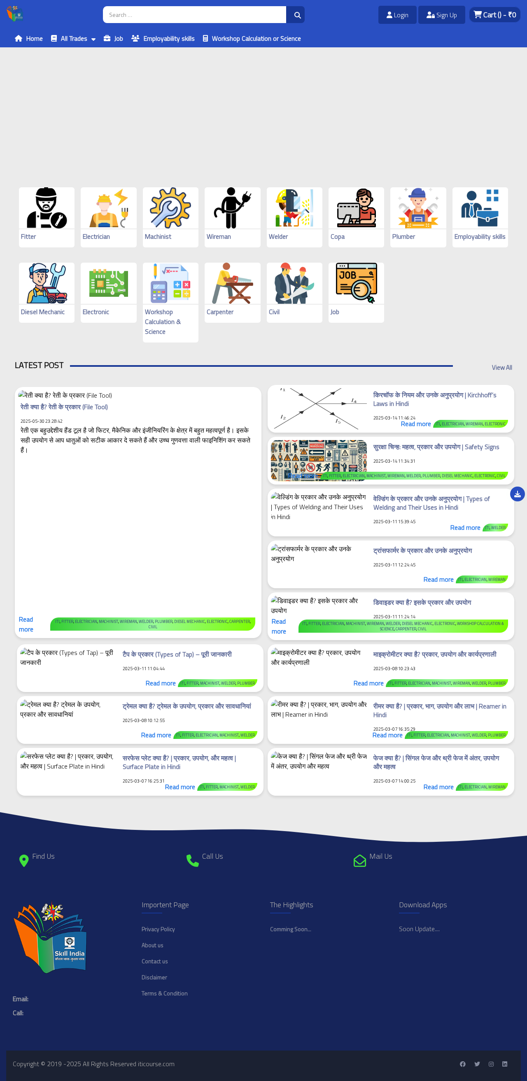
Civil (274, 312)
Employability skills (169, 38)
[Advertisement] (247, 105)
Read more (26, 624)
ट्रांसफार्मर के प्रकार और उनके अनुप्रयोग (422, 550)
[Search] (295, 14)
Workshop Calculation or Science (256, 38)
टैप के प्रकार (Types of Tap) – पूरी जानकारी (177, 654)
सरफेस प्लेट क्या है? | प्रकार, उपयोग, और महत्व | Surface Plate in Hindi (179, 762)
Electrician (96, 236)
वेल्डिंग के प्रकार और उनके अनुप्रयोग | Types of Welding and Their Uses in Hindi (431, 503)
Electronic (96, 312)
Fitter (28, 236)
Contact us (155, 961)
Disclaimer (154, 977)
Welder (278, 236)
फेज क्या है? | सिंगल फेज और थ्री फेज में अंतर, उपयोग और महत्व (436, 762)
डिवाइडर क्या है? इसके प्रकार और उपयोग (422, 602)
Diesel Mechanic (43, 312)
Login (400, 15)
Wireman (219, 236)
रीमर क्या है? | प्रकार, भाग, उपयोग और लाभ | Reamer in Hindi (439, 710)
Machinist (158, 236)
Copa (338, 236)
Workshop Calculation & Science (163, 321)
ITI (57, 621)
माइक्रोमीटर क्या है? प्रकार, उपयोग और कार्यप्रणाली (435, 654)
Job (118, 38)
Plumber (403, 236)
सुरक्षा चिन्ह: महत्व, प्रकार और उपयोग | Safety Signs (436, 447)
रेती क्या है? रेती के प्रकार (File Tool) (64, 407)
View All (502, 367)
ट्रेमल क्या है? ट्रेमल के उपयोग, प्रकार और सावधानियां (187, 706)
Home (34, 38)
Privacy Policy (158, 929)
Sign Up (446, 15)
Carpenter (220, 312)
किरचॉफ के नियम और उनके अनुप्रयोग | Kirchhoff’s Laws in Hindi (435, 399)
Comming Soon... (290, 929)
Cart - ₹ (499, 14)
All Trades (74, 38)
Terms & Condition (165, 993)
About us (152, 945)
